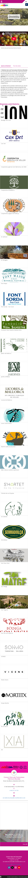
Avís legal (9, 864)
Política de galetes (16, 864)
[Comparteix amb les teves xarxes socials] (26, 4)
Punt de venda (17, 66)
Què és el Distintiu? (6, 66)
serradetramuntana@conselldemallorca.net (14, 798)
